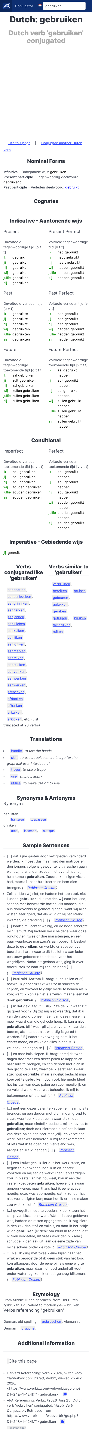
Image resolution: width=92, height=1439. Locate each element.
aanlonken (16, 644)
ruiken (58, 632)
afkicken (14, 719)
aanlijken (15, 637)
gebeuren (60, 597)
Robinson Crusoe (41, 888)
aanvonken (16, 671)
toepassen (38, 819)
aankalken (16, 630)
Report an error (16, 1427)
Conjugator (24, 6)
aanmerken (16, 651)
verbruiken (61, 584)
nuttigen (49, 830)
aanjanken (16, 617)
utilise (16, 783)
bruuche (27, 1328)
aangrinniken (18, 603)
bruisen (80, 591)
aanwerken (16, 685)
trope (15, 769)
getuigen (60, 618)
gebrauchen (51, 1321)
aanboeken (16, 590)
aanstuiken (16, 665)
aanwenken (17, 678)
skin (14, 757)
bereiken (60, 591)
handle (16, 751)
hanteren (17, 819)
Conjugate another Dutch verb (42, 146)
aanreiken (15, 658)
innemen (30, 830)
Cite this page (19, 143)
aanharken (16, 610)
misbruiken (61, 625)
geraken (59, 611)
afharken (15, 705)
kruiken (80, 618)
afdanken (15, 699)
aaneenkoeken (19, 596)
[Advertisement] (46, 90)
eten (14, 830)
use (14, 776)
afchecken (16, 692)
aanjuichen (16, 624)
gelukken (60, 604)
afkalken (14, 712)
